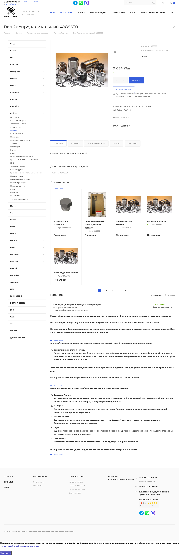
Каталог (8, 477)
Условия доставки (77, 485)
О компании (40, 477)
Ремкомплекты (16, 134)
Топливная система (18, 124)
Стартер (13, 153)
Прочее (13, 130)
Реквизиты (38, 485)
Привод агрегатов (17, 186)
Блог (6, 487)
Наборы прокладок (18, 183)
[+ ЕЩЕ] (172, 12)
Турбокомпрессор (17, 166)
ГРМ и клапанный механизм (21, 156)
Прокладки (15, 147)
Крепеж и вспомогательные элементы (26, 173)
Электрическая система (20, 140)
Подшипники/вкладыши (20, 179)
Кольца (13, 150)
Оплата (116, 143)
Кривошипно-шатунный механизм (24, 160)
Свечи (12, 189)
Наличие (75, 143)
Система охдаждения (19, 199)
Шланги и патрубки (18, 121)
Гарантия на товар (77, 489)
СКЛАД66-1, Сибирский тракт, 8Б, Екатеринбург (77, 304)
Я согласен (5, 553)
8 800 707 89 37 (12, 2)
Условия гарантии (96, 143)
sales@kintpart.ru (14, 4)
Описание (58, 143)
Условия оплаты (76, 482)
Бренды (8, 482)
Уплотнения (15, 196)
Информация (76, 477)
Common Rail (15, 127)
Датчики (13, 143)
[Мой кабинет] (163, 3)
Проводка (14, 137)
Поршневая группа (18, 176)
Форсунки (14, 117)
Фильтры (14, 192)
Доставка (132, 143)
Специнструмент (17, 170)
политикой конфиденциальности (20, 546)
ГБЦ (12, 163)
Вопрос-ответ (75, 493)
